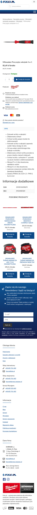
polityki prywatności (27, 328)
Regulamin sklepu (8, 425)
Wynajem (6, 416)
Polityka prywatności (9, 428)
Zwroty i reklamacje (9, 358)
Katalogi (5, 422)
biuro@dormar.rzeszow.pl (14, 381)
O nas (4, 406)
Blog (4, 409)
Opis (6, 128)
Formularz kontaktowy (10, 431)
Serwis (5, 412)
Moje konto (6, 351)
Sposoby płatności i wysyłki (11, 355)
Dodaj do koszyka (24, 79)
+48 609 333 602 (10, 388)
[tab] (18, 129)
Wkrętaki (19, 21)
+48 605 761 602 (10, 368)
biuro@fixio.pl (10, 371)
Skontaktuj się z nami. (9, 122)
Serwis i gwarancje (8, 419)
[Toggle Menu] (34, 12)
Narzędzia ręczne (18, 19)
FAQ (4, 361)
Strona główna (7, 19)
